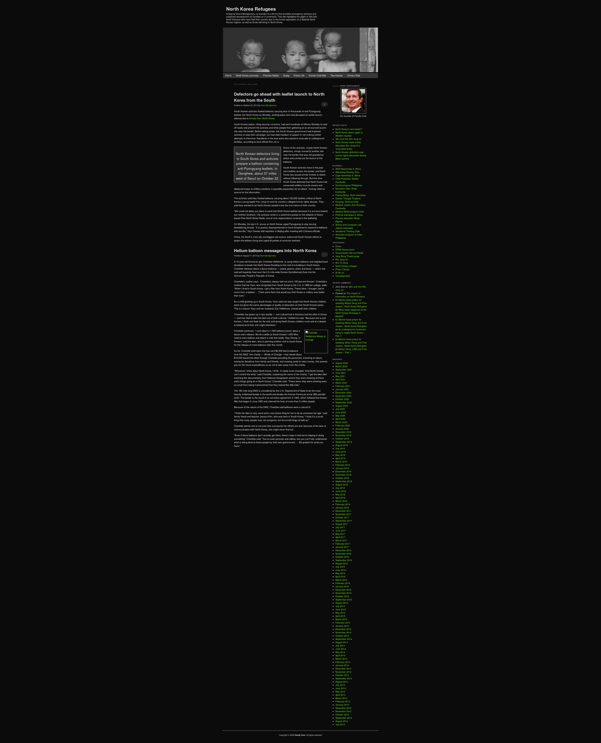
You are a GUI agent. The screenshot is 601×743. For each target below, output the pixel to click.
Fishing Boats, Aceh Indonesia (350, 195)
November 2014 (343, 632)
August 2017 (341, 524)
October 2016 (342, 556)
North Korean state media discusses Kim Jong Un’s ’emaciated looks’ (348, 145)
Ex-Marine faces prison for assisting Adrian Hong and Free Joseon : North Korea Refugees (351, 303)
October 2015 (342, 596)
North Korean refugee (346, 266)
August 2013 (341, 681)
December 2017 (343, 510)
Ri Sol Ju (339, 272)
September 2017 (343, 520)
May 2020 (340, 415)
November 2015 (343, 593)
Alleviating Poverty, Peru (347, 172)
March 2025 (341, 366)
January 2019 (342, 468)
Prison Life (299, 75)
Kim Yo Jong (341, 262)
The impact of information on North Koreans (350, 295)
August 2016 (341, 563)
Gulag (286, 75)
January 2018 (342, 507)
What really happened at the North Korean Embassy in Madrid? (351, 313)
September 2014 (343, 639)
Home (228, 75)
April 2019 (340, 458)
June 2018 (340, 491)
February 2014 (342, 662)
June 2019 (340, 451)
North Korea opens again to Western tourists (349, 134)
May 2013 (340, 691)
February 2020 (342, 425)
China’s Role (353, 75)
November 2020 (343, 395)
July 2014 (340, 645)
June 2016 (340, 570)
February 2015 (342, 622)
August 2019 (341, 445)
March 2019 (341, 461)
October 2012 (342, 714)
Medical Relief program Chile (349, 211)
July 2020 (340, 409)
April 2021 (340, 379)
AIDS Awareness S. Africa (348, 168)
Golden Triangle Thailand (347, 198)
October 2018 (342, 478)
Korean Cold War (317, 75)
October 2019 (342, 438)
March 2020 (341, 422)
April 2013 (340, 694)
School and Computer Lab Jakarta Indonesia (348, 226)
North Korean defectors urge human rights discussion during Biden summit (350, 155)
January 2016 (342, 586)
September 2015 (343, 599)
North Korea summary (247, 75)
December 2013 (343, 668)
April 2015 (340, 616)
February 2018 (342, 504)
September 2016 (343, 560)
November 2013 (343, 671)
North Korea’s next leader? (348, 129)
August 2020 (341, 405)
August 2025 (341, 363)
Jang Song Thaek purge (347, 256)
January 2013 (342, 704)
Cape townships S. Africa (347, 175)
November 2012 (343, 711)
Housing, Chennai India (347, 201)
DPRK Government (344, 249)
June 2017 (340, 530)
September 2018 (343, 481)
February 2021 (342, 386)
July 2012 (340, 724)
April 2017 (340, 537)
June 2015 (340, 609)
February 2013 (342, 701)
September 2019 (343, 441)
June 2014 (340, 648)
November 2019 (343, 435)
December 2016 (343, 550)
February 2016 (342, 583)
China (338, 246)
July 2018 (340, 487)
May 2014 (340, 652)
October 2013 (342, 675)
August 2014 (341, 642)
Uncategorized (342, 275)
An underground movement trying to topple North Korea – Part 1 (350, 332)
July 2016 (340, 566)
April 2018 (340, 497)
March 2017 (341, 540)
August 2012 (341, 721)
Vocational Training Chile (347, 231)
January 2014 (342, 665)
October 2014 (342, 635)
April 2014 (340, 655)
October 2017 (342, 517)
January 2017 (342, 547)
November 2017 (343, 514)
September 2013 (343, 678)
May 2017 (340, 533)
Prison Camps (342, 269)
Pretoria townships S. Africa (349, 214)
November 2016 (343, 553)
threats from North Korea (262, 118)
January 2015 (342, 625)
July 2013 (340, 685)
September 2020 (343, 402)
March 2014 (341, 658)
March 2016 (341, 579)
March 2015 (341, 619)
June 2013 (340, 688)
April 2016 (340, 576)
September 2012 (343, 717)
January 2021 (342, 389)
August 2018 (341, 484)
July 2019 (340, 448)
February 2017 (342, 543)
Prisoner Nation (271, 75)
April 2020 (340, 418)
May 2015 (340, 612)
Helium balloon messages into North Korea (275, 250)
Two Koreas (337, 75)
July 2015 (340, 606)
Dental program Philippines (348, 185)
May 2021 (340, 376)
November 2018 (343, 474)
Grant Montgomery (269, 105)
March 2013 (341, 698)
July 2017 (340, 527)
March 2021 (341, 382)
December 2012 (343, 708)
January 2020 (342, 428)
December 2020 (343, 392)
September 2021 (343, 369)
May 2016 (340, 573)
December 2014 (343, 629)
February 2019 (342, 464)
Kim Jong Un (341, 259)
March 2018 (341, 501)
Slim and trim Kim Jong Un (348, 138)
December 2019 (343, 432)
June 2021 (340, 372)
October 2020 (342, 399)
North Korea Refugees (251, 8)
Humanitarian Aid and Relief (349, 252)
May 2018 (340, 494)
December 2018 (343, 471)
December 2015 (343, 589)
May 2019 (340, 455)
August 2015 (341, 602)
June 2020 (340, 412)
